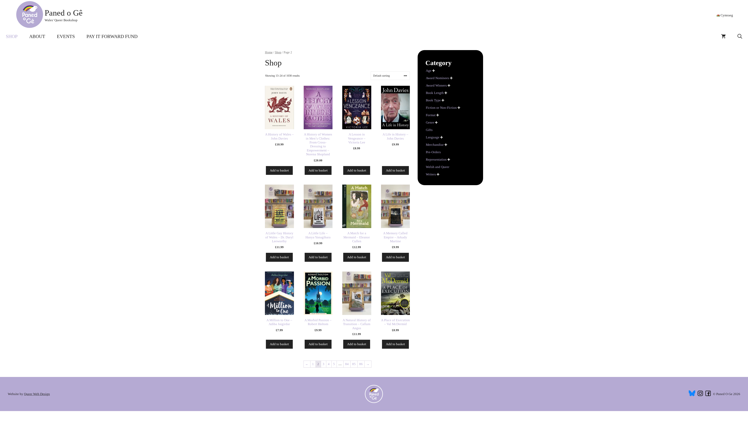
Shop (12, 36)
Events (66, 36)
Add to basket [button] (279, 170)
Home (269, 52)
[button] (740, 36)
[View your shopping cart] (723, 36)
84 (347, 364)
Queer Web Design (37, 394)
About (37, 36)
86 (361, 364)
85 (354, 364)
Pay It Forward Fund (112, 36)
